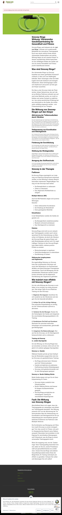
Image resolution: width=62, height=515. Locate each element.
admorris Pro (28, 513)
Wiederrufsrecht (21, 481)
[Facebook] (30, 492)
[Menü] (59, 500)
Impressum (5, 510)
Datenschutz (13, 510)
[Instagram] (32, 492)
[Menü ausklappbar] (58, 2)
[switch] (57, 509)
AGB (19, 475)
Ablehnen (39, 510)
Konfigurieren (46, 510)
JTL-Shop (39, 513)
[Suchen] (56, 2)
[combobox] (42, 2)
